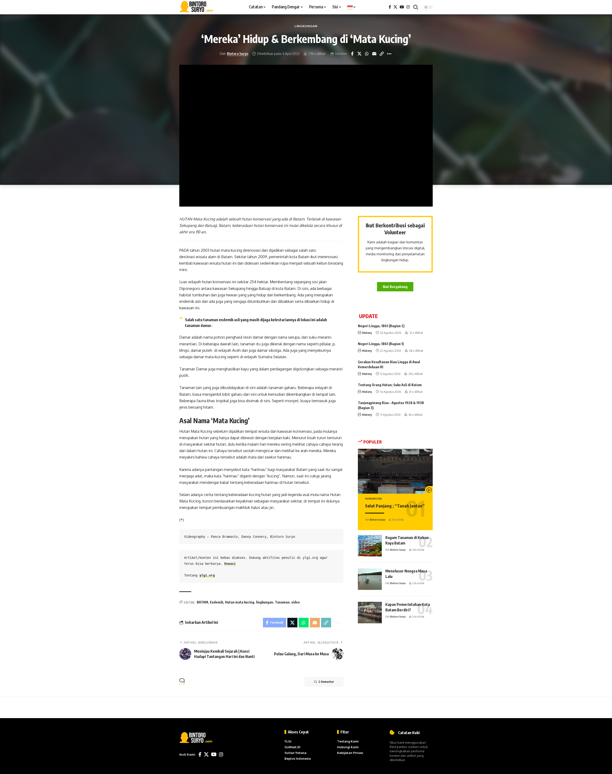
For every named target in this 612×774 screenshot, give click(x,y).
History (367, 333)
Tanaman (282, 602)
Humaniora (373, 498)
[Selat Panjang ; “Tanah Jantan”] (395, 471)
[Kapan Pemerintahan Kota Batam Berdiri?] (370, 612)
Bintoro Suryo (237, 53)
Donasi (230, 564)
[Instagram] (408, 7)
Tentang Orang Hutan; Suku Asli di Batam (390, 385)
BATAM (202, 602)
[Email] (374, 54)
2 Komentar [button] (326, 681)
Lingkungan (306, 26)
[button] (415, 7)
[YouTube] (402, 7)
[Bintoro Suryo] (196, 7)
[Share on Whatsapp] (367, 54)
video (295, 602)
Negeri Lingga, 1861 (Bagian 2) (381, 326)
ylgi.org (207, 575)
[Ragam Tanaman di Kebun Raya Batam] (370, 545)
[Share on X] (359, 54)
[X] (395, 7)
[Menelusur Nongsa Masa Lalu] (370, 579)
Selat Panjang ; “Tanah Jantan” (395, 505)
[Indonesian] (351, 7)
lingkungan (264, 602)
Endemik (216, 602)
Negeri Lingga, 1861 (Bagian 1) (381, 344)
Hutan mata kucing (239, 602)
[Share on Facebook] (352, 54)
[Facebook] (390, 7)
